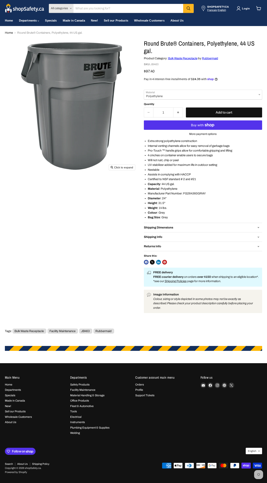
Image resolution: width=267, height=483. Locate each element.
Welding (75, 433)
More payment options (203, 134)
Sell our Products (116, 20)
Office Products (79, 400)
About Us (177, 20)
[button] (244, 8)
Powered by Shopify (16, 472)
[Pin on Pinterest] (164, 262)
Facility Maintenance (62, 331)
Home (9, 20)
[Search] (188, 8)
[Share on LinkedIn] (158, 262)
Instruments (77, 422)
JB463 (85, 331)
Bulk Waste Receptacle (182, 58)
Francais (212, 10)
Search (9, 464)
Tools (73, 411)
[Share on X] (152, 262)
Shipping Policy (40, 464)
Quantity (149, 104)
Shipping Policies (176, 281)
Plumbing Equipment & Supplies (89, 427)
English (222, 10)
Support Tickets (144, 395)
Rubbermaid (210, 58)
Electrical (76, 416)
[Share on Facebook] (146, 262)
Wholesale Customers (149, 20)
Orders (139, 384)
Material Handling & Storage (87, 395)
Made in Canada (74, 20)
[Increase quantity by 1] (178, 112)
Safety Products (80, 384)
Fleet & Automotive (82, 406)
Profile (139, 389)
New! (94, 20)
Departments (28, 20)
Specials (51, 20)
